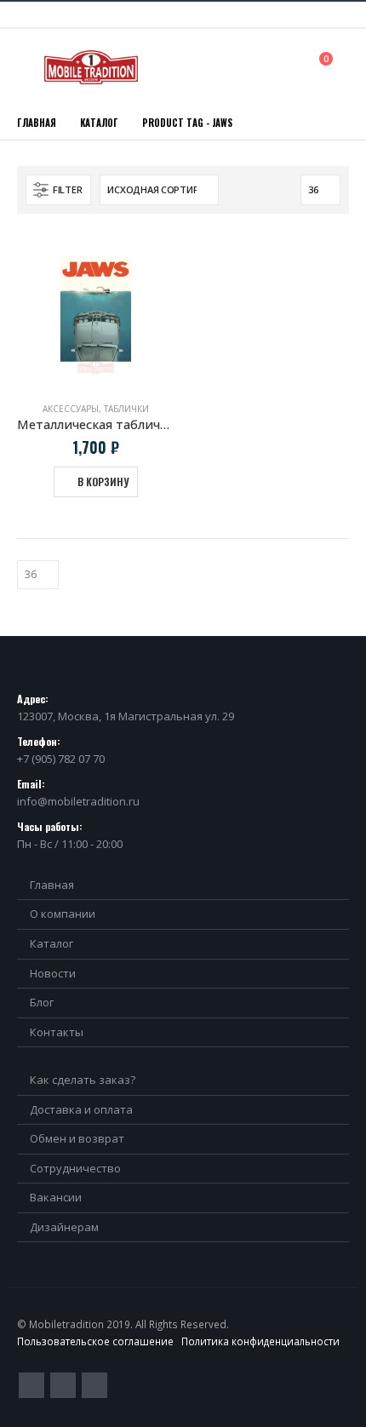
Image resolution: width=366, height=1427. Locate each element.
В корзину (103, 481)
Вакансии (56, 1197)
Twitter (31, 1385)
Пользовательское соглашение (95, 1341)
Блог (42, 1002)
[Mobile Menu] (29, 67)
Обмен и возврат (77, 1138)
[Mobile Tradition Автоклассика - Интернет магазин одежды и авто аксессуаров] (91, 67)
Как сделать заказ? (82, 1079)
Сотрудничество (75, 1168)
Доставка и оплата (81, 1109)
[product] (95, 309)
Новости (53, 973)
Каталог (51, 943)
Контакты (56, 1032)
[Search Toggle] (288, 66)
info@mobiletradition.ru (78, 801)
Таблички (126, 409)
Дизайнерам (64, 1227)
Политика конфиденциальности (260, 1341)
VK (94, 1385)
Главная (52, 884)
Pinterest (63, 1385)
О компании (62, 913)
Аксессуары (71, 409)
